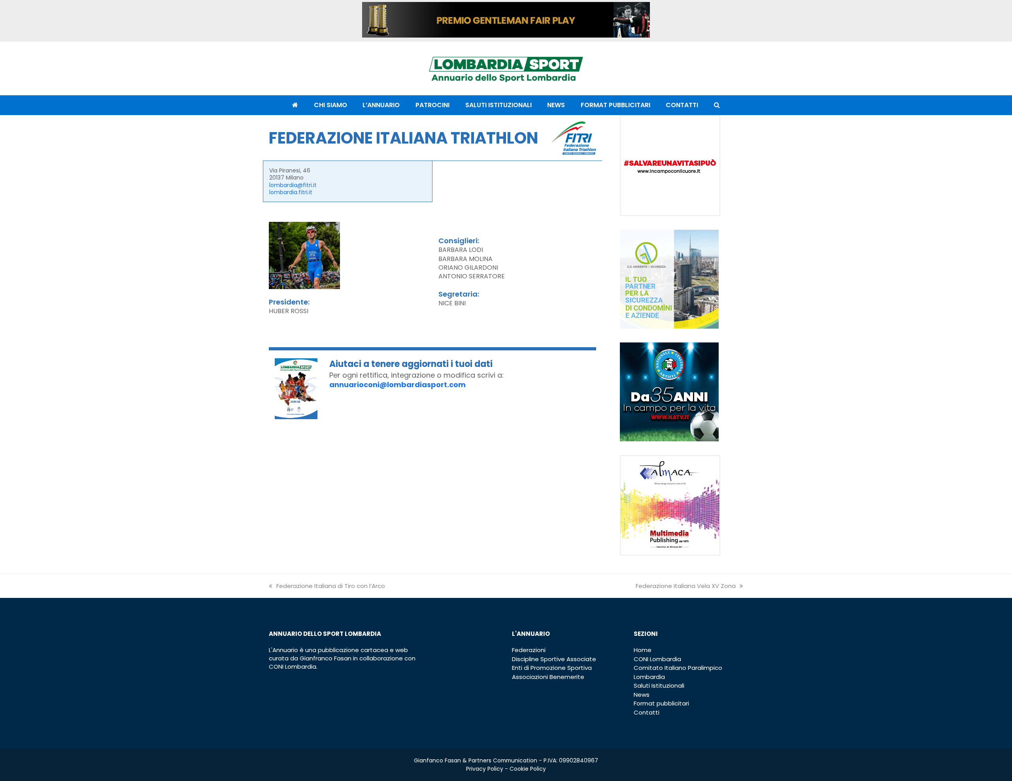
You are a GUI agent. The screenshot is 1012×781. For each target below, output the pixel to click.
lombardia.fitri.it (290, 192)
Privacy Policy (484, 769)
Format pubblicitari (661, 703)
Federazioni (529, 650)
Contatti (646, 712)
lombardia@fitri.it (293, 185)
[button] (717, 105)
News (641, 694)
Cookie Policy (528, 769)
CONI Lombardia (657, 659)
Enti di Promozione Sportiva (552, 668)
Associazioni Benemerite (548, 677)
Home (642, 650)
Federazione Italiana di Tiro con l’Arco (330, 586)
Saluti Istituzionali (659, 685)
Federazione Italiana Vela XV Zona (686, 586)
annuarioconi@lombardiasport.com (397, 385)
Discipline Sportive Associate (554, 659)
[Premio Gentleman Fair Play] (506, 35)
